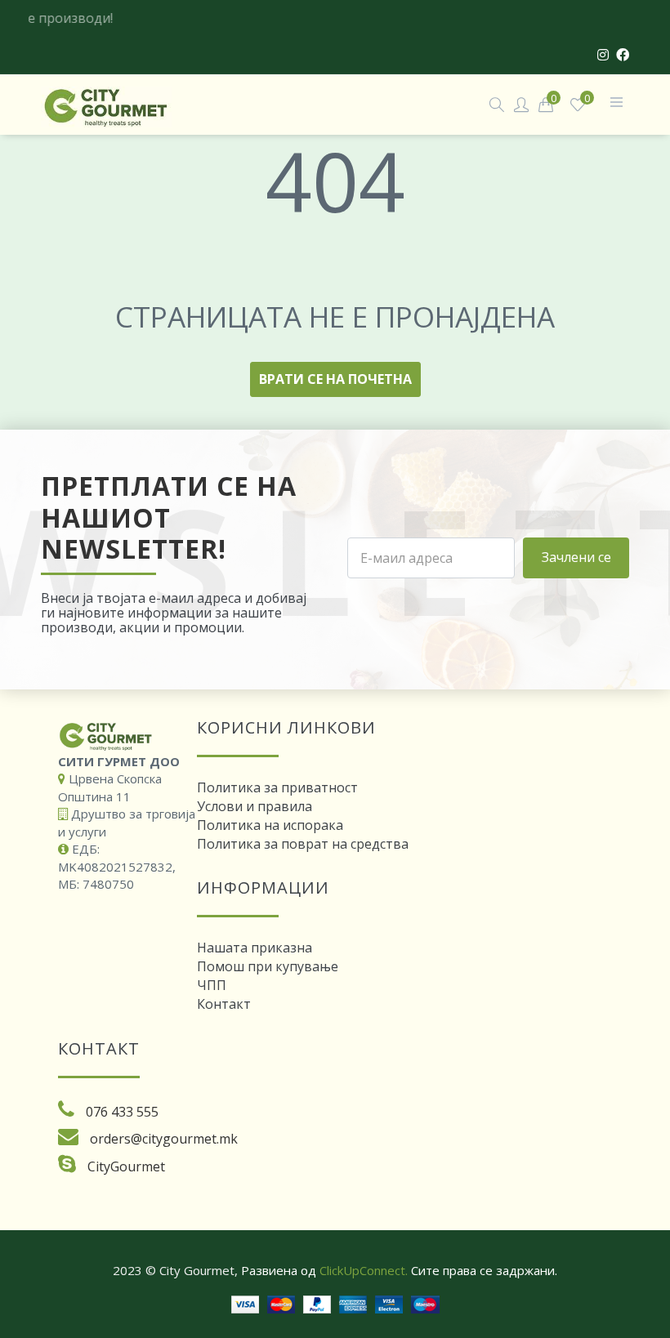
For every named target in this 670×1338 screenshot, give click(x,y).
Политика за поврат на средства (303, 844)
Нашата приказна (254, 948)
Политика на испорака (270, 825)
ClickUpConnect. (363, 1270)
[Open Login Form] (521, 104)
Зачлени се (576, 557)
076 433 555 (122, 1112)
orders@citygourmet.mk (164, 1139)
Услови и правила (254, 806)
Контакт (224, 1004)
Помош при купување (267, 966)
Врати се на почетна (335, 379)
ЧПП (211, 985)
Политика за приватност (277, 787)
